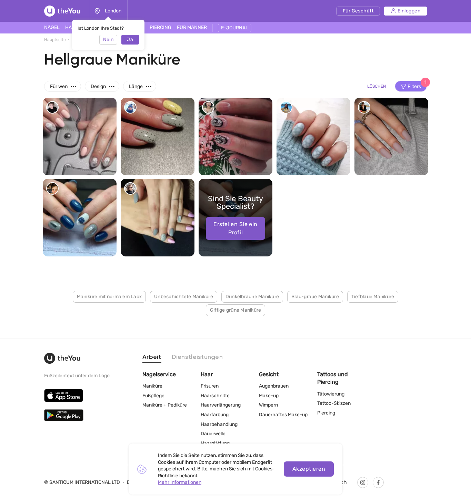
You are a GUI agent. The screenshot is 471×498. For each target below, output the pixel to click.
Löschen (376, 86)
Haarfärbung (215, 415)
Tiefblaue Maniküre (372, 297)
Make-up (269, 396)
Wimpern (268, 405)
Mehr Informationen (179, 482)
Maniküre (152, 386)
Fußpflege (153, 396)
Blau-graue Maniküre (315, 297)
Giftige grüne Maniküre (235, 310)
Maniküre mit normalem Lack (109, 297)
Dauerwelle (213, 434)
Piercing (326, 413)
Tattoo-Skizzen (334, 403)
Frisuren (210, 386)
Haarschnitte (215, 396)
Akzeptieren (308, 469)
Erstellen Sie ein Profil (235, 228)
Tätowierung (330, 394)
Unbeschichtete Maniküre (183, 297)
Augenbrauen (274, 386)
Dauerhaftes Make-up (283, 415)
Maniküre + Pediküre (164, 405)
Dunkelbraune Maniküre (252, 297)
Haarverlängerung (221, 405)
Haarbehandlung (219, 424)
